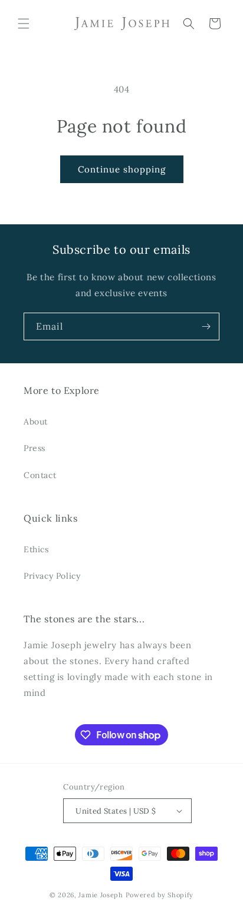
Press (34, 448)
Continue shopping (122, 169)
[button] (24, 24)
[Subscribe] (206, 326)
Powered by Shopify (160, 895)
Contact (40, 475)
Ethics (36, 549)
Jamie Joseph (100, 895)
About (36, 421)
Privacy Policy (52, 576)
